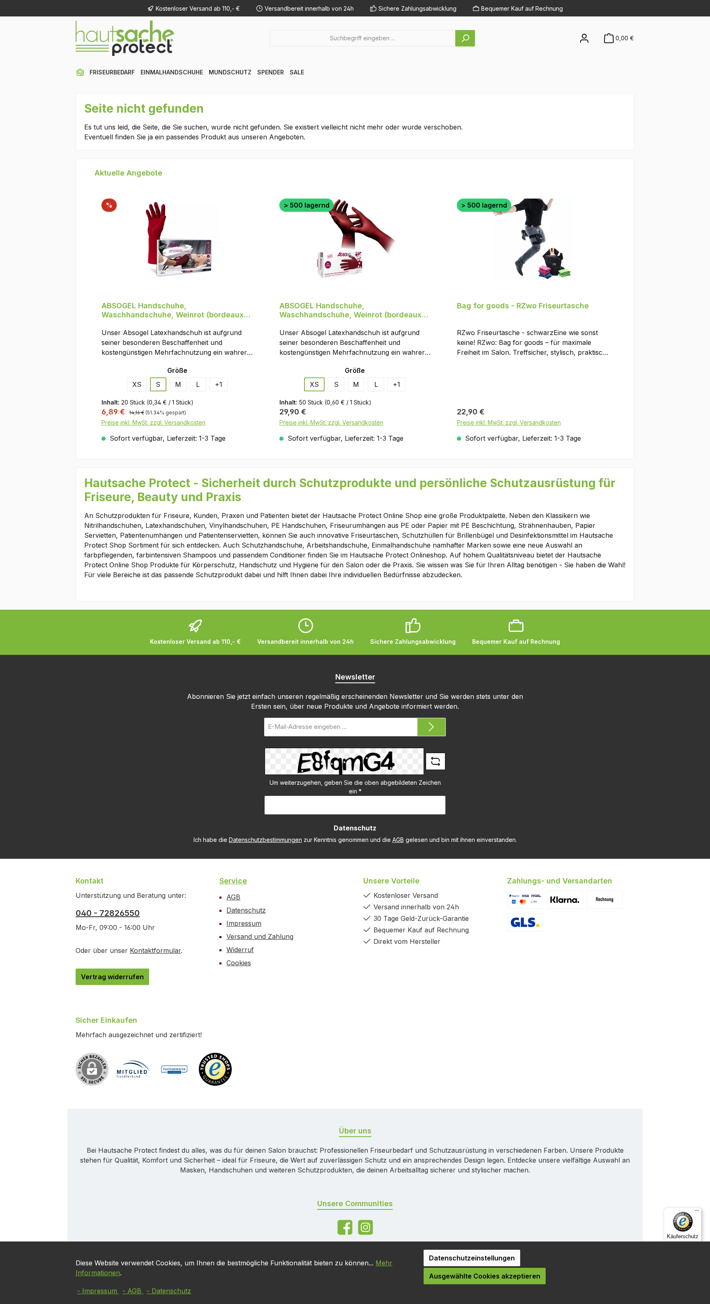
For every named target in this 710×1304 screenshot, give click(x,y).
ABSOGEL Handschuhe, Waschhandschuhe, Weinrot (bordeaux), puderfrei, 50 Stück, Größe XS (353, 310)
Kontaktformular (155, 950)
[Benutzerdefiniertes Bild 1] (525, 899)
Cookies (238, 963)
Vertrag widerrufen (112, 977)
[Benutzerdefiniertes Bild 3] (604, 899)
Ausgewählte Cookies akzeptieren (484, 1276)
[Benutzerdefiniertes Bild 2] (565, 899)
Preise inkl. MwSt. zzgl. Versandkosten (153, 422)
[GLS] (525, 922)
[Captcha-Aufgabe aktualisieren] (435, 761)
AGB (398, 839)
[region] (355, 309)
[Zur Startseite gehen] (125, 38)
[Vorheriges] (93, 309)
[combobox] (363, 38)
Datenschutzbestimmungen (265, 839)
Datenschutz (246, 910)
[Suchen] (465, 38)
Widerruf (240, 950)
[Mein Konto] (584, 38)
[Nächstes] (616, 309)
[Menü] (697, 1212)
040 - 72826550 (108, 913)
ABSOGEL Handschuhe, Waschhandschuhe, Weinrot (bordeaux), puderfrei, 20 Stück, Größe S (175, 310)
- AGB (132, 1291)
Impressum (243, 923)
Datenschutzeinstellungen (472, 1258)
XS (136, 384)
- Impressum (98, 1291)
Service (233, 880)
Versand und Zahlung (259, 936)
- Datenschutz (169, 1291)
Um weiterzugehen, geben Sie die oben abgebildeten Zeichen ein (355, 787)
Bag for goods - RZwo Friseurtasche (523, 305)
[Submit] (431, 727)
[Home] (80, 72)
